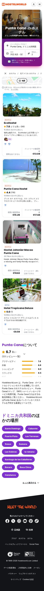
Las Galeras (11, 452)
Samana (23, 444)
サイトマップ (16, 579)
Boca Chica (25, 467)
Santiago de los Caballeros (18, 459)
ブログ (13, 538)
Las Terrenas (31, 436)
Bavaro (8, 467)
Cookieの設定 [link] (28, 579)
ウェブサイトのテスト (27, 573)
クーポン (36, 568)
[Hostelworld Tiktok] (37, 521)
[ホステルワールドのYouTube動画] (25, 521)
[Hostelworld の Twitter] (13, 521)
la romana (29, 452)
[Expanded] (5, 73)
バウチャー (12, 573)
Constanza (10, 475)
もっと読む (14, 89)
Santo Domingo (12, 428)
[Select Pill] (33, 4)
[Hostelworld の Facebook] (7, 521)
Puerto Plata (11, 436)
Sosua (8, 444)
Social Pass (34, 544)
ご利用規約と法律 (25, 568)
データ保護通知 (10, 568)
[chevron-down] (24, 354)
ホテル (7, 305)
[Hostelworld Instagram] (19, 521)
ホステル (8, 120)
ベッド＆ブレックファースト (16, 544)
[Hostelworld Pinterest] (31, 521)
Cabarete (33, 428)
